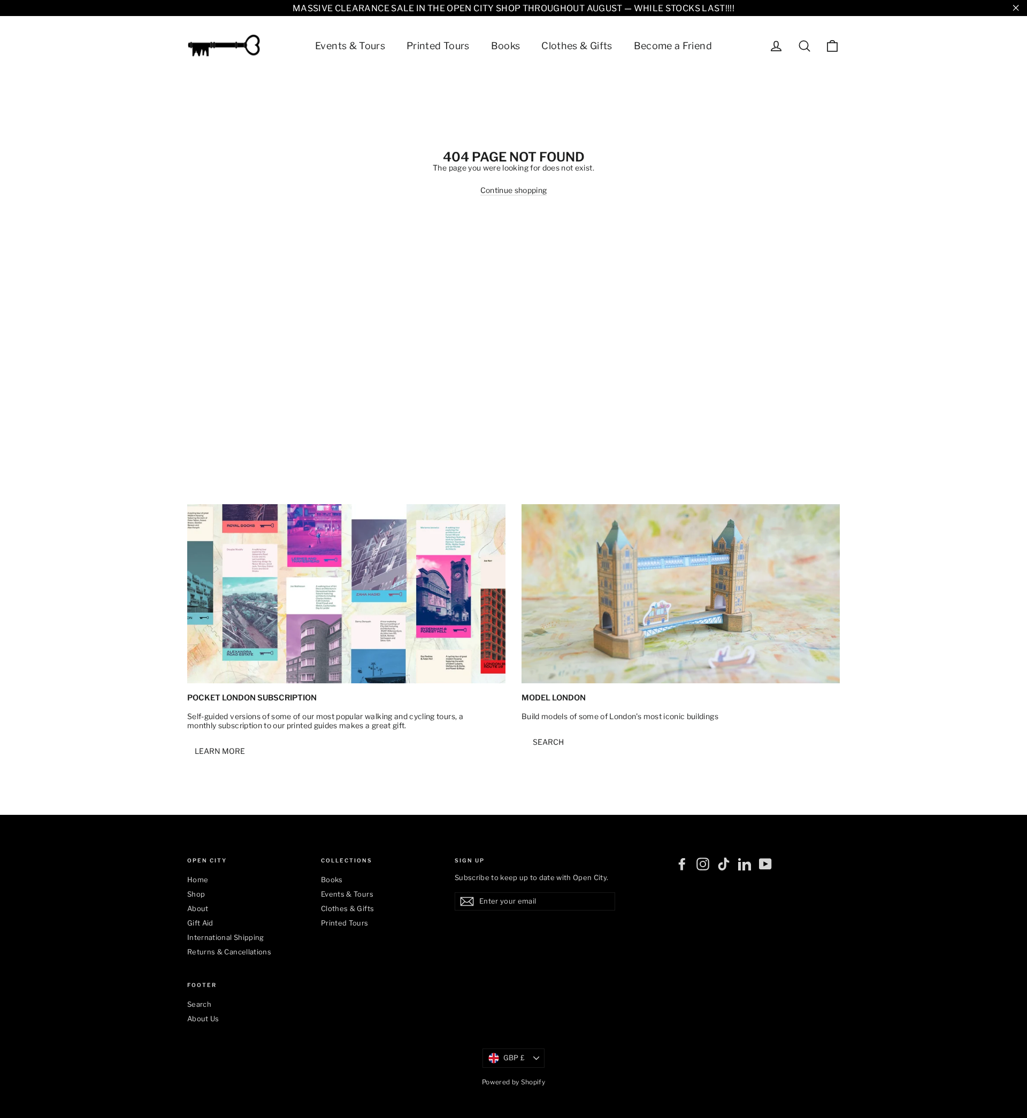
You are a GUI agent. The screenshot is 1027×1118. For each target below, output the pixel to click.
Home (197, 879)
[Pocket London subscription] (346, 593)
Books (505, 45)
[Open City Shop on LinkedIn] (744, 864)
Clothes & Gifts (576, 45)
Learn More (220, 750)
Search (548, 741)
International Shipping (225, 937)
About (198, 908)
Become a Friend (673, 45)
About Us (203, 1018)
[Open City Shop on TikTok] (723, 864)
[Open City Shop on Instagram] (702, 864)
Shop (196, 894)
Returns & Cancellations (229, 951)
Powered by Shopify (513, 1082)
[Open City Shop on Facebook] (682, 864)
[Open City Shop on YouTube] (765, 864)
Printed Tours (438, 45)
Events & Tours (350, 45)
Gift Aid (200, 923)
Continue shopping (513, 190)
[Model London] (681, 593)
